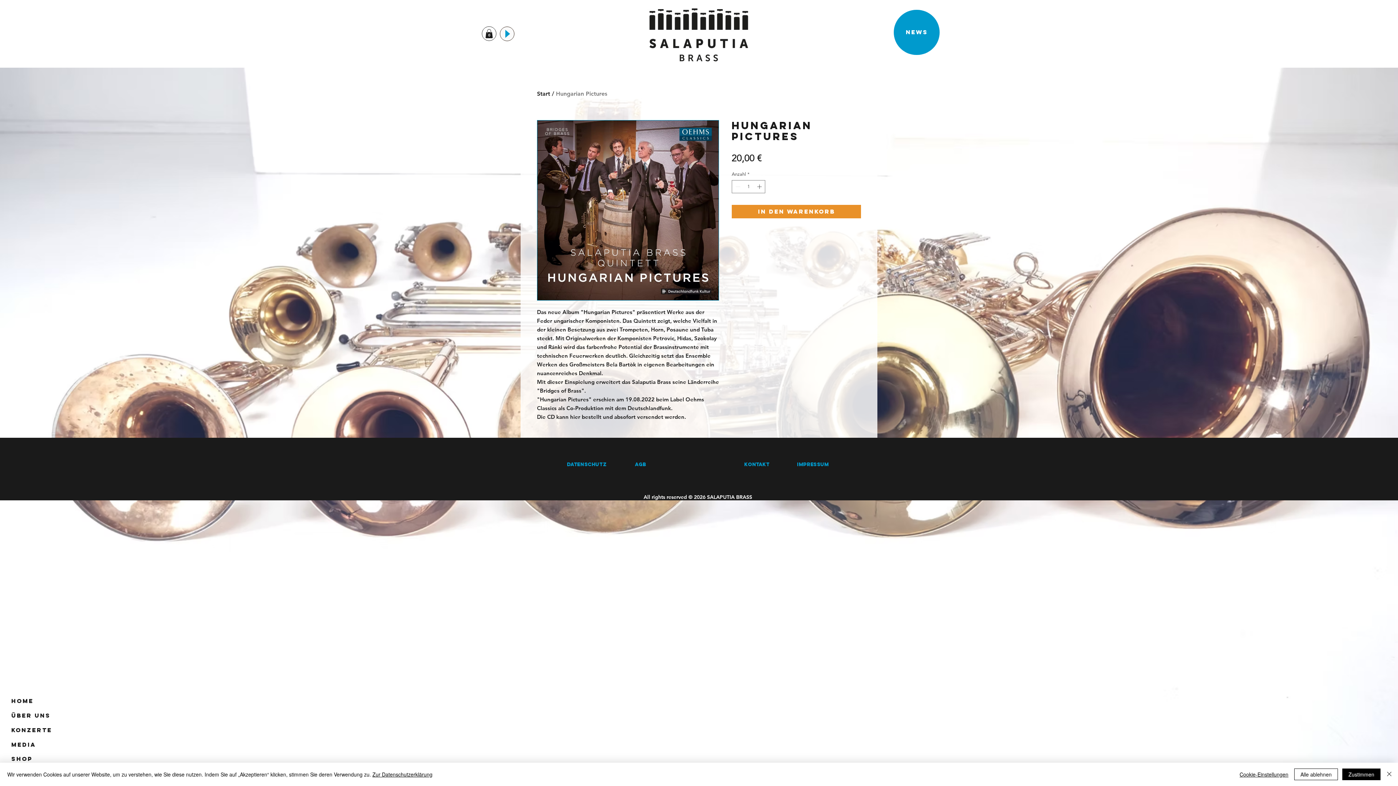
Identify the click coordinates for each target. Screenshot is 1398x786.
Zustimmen (1361, 774)
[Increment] (760, 186)
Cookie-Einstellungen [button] (1264, 774)
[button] (489, 33)
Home (22, 700)
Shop (21, 758)
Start (543, 93)
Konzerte (31, 730)
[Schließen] (1389, 774)
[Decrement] (737, 186)
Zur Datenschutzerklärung (402, 774)
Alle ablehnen (1316, 774)
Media (23, 744)
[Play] (507, 34)
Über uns (31, 715)
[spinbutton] (749, 186)
